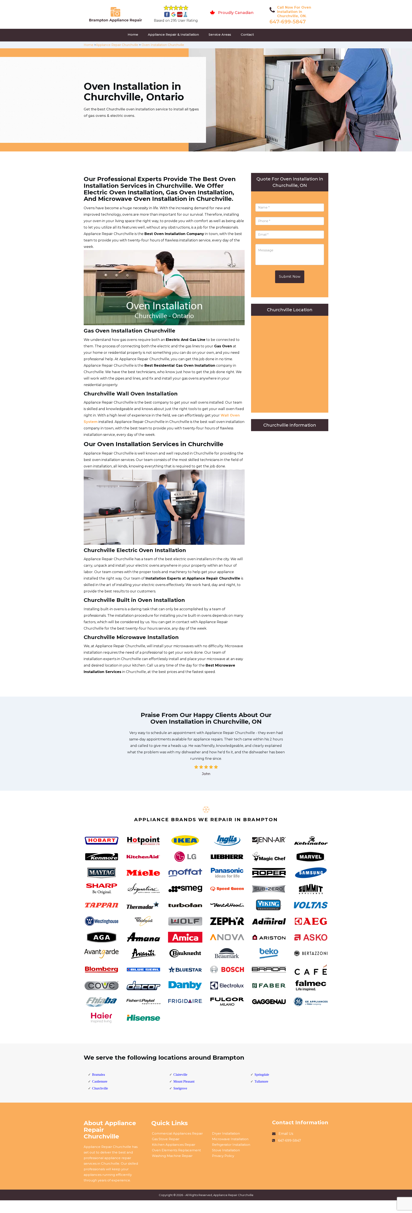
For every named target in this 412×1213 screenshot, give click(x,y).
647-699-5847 (288, 21)
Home (133, 34)
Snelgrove (180, 1088)
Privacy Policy (223, 1156)
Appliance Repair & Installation (173, 34)
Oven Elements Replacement (176, 1150)
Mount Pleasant (183, 1081)
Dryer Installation (226, 1133)
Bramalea (98, 1074)
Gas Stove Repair (165, 1139)
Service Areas (220, 34)
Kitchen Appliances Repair (173, 1145)
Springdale (261, 1074)
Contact (247, 34)
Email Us (286, 1134)
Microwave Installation (230, 1139)
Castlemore (99, 1081)
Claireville (180, 1074)
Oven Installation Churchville (163, 45)
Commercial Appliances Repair (177, 1133)
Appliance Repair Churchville (117, 45)
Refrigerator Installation (231, 1145)
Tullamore (261, 1081)
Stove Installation (226, 1150)
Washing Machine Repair (172, 1156)
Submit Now (289, 277)
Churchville (100, 1088)
